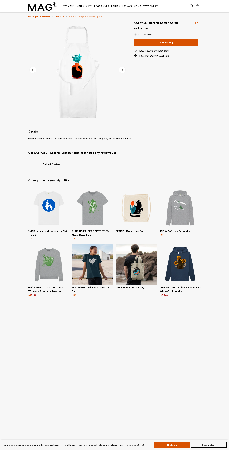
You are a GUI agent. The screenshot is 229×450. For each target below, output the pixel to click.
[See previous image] (33, 70)
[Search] (191, 6)
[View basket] (198, 6)
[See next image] (122, 70)
